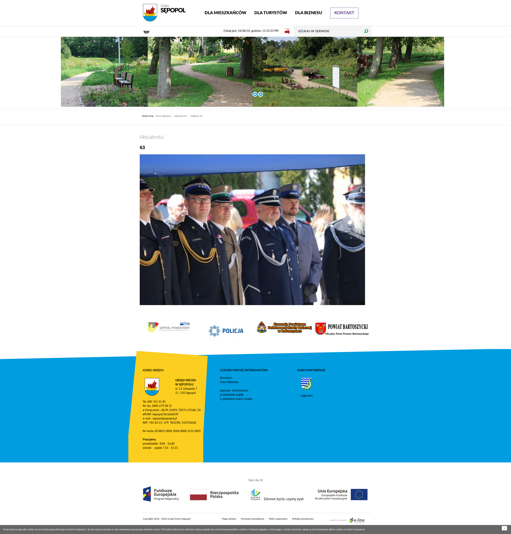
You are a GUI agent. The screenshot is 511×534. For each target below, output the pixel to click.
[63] (252, 230)
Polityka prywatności (303, 519)
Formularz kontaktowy (252, 519)
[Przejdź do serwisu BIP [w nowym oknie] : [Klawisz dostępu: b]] (287, 31)
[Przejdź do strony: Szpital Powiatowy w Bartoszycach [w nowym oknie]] (232, 327)
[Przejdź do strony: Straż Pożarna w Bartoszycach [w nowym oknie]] (347, 327)
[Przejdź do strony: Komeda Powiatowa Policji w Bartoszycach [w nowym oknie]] (290, 331)
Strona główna (163, 116)
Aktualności (181, 116)
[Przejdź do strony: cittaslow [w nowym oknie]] (174, 328)
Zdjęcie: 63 (196, 116)
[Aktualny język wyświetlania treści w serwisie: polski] (146, 30)
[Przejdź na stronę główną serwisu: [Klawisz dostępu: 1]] (171, 13)
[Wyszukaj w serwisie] (366, 31)
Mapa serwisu (229, 519)
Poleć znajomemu (278, 519)
